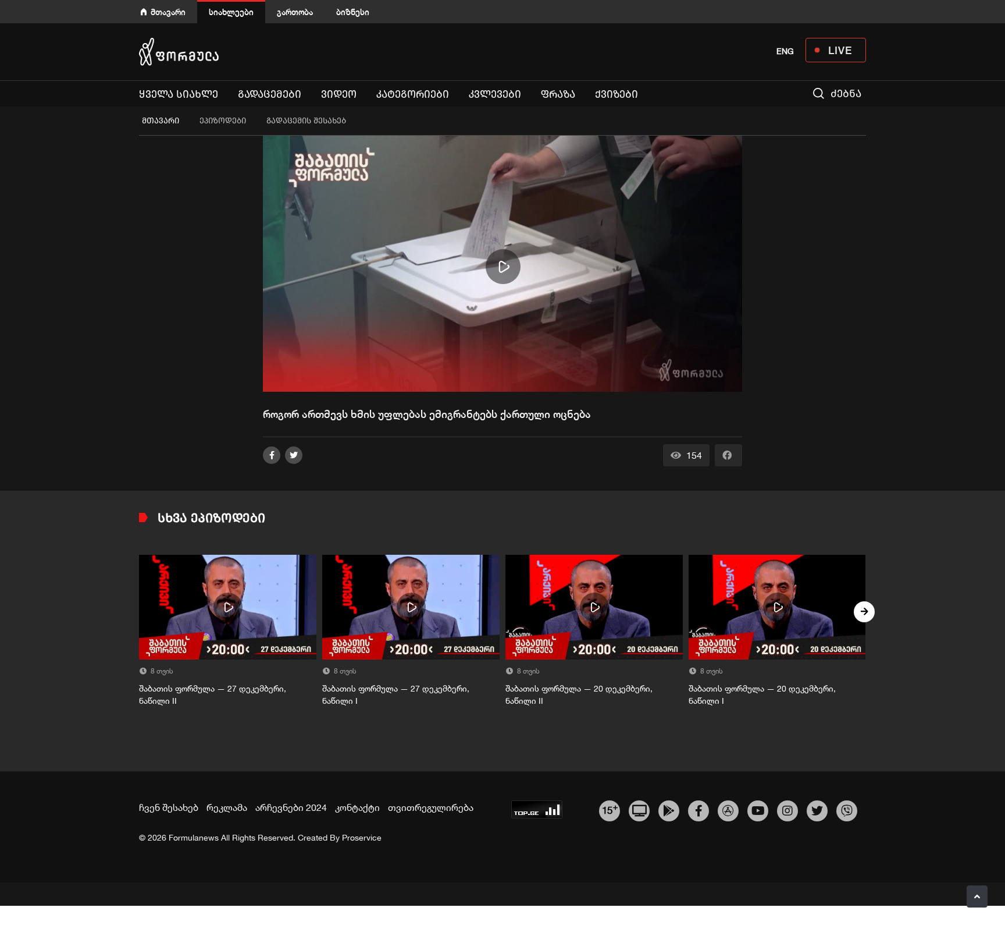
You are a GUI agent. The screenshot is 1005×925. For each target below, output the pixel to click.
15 (610, 809)
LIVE (840, 50)
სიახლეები (231, 12)
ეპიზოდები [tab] (222, 121)
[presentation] (140, 611)
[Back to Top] (977, 896)
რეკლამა (226, 807)
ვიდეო (339, 94)
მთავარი (168, 12)
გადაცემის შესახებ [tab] (306, 121)
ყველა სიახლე (178, 94)
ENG (785, 51)
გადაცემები (269, 94)
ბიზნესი (352, 12)
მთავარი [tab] (160, 121)
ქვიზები (616, 94)
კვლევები (495, 94)
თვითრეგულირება (430, 807)
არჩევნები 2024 (291, 807)
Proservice (362, 837)
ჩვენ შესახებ (168, 807)
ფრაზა (558, 94)
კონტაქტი (357, 807)
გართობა (295, 12)
